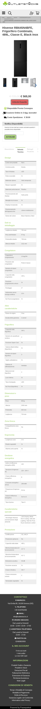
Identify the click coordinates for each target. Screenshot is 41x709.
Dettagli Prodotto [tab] (30, 150)
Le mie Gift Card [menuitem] (21, 656)
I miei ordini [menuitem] (21, 653)
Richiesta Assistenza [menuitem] (21, 678)
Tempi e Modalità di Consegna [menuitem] (21, 690)
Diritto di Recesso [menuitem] (21, 695)
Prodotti (9, 17)
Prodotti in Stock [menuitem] (21, 668)
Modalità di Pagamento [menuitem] (21, 693)
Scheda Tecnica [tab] (20, 151)
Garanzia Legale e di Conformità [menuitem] (21, 698)
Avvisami (10, 137)
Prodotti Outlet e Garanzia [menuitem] (21, 665)
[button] (20, 58)
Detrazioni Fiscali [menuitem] (21, 670)
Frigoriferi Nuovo (8, 19)
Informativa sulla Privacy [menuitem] (21, 700)
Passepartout (25, 708)
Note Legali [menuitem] (21, 681)
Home (3, 17)
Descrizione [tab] (9, 149)
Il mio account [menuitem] (21, 651)
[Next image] (36, 85)
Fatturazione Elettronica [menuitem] (21, 673)
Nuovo (15, 17)
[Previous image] (5, 85)
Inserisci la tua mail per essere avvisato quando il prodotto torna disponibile (20, 128)
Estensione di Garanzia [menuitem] (21, 675)
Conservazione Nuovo (25, 17)
